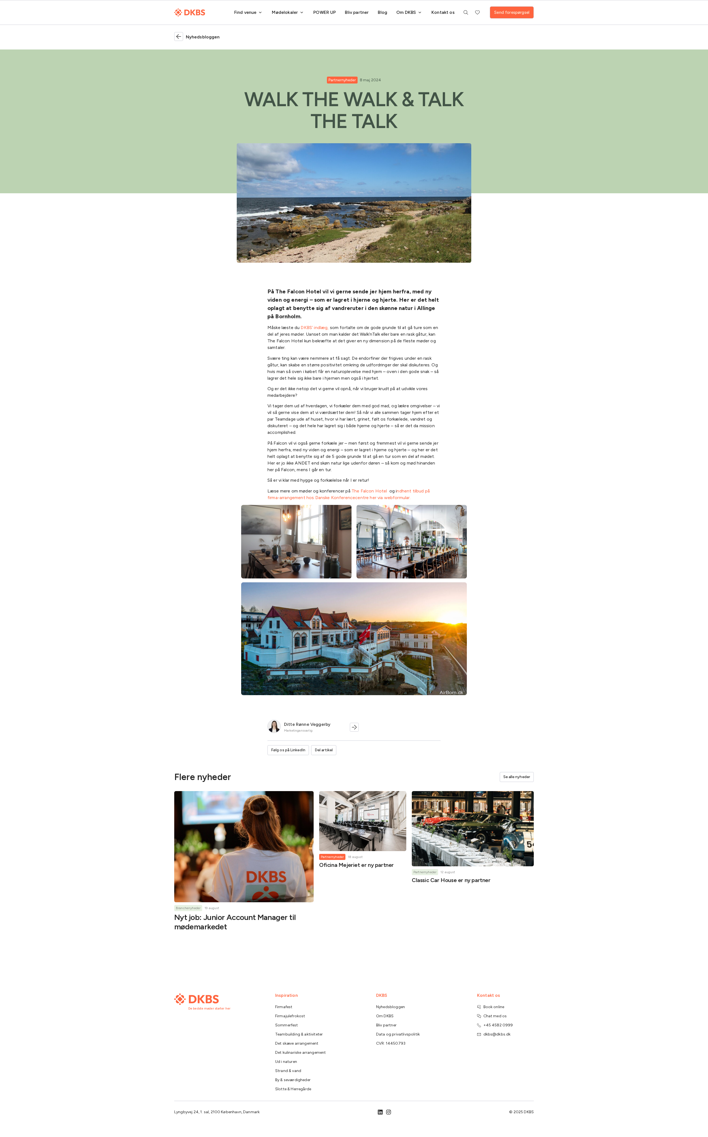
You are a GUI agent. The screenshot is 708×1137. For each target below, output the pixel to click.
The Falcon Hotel (369, 491)
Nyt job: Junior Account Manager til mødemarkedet (235, 921)
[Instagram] (388, 1112)
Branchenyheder (188, 908)
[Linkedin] (380, 1112)
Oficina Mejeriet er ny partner (356, 865)
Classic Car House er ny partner (451, 880)
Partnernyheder (342, 80)
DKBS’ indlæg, (315, 327)
